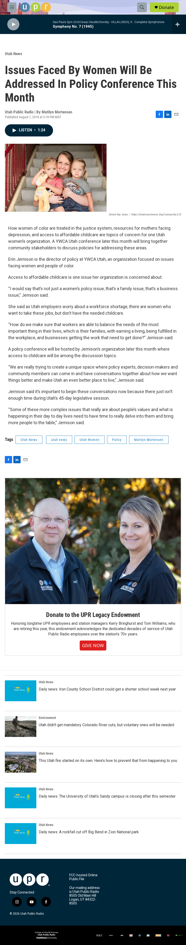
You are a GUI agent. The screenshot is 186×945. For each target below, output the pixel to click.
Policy (117, 440)
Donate (166, 7)
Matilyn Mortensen (148, 440)
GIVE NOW (93, 645)
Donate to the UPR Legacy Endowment (93, 614)
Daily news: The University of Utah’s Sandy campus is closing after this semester (107, 796)
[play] (13, 24)
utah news (59, 440)
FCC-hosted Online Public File (83, 877)
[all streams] (179, 24)
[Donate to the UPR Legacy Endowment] (93, 541)
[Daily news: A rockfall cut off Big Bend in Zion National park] (20, 833)
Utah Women (90, 440)
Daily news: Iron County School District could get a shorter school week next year (107, 689)
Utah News (13, 53)
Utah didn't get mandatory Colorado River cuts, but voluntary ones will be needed (106, 725)
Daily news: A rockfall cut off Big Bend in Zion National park (89, 832)
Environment (47, 718)
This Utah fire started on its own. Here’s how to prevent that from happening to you (108, 760)
